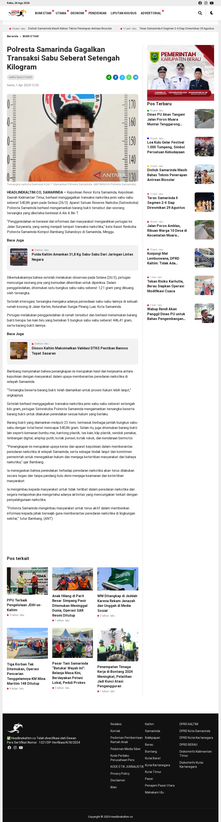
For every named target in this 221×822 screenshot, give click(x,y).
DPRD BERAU (188, 744)
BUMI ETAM (43, 13)
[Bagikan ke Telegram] (135, 77)
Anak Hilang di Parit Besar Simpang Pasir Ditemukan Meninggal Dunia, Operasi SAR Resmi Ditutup (69, 605)
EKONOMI (77, 13)
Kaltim (149, 724)
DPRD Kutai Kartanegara (196, 737)
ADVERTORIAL (151, 13)
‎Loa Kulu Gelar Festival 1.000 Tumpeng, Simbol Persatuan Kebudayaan (166, 147)
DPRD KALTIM (189, 724)
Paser (149, 778)
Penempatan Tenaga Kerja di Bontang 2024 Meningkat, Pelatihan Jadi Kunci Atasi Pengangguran (115, 676)
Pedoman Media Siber (125, 749)
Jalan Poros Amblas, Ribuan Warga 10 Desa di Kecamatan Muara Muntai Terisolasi (167, 231)
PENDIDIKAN (97, 13)
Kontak (115, 731)
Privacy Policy (119, 773)
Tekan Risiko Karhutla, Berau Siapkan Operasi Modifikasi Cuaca (165, 286)
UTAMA (61, 13)
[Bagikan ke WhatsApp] (129, 77)
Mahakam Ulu (154, 792)
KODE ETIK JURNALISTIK (127, 766)
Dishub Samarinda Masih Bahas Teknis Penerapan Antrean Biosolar (51, 28)
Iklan (113, 787)
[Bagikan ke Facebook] (115, 77)
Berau (149, 744)
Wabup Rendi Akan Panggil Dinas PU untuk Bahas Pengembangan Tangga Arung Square (166, 314)
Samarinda (152, 731)
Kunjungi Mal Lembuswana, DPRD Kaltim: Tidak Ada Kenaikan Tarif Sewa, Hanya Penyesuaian (164, 258)
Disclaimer (117, 780)
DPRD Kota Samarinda (195, 731)
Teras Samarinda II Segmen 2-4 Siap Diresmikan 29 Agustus (157, 28)
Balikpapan (152, 737)
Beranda (12, 36)
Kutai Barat (153, 758)
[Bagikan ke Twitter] (122, 77)
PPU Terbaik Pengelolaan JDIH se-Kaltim (24, 605)
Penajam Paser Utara (160, 785)
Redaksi (116, 724)
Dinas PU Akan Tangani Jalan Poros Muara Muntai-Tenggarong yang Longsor (166, 119)
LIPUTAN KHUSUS (123, 13)
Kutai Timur (153, 772)
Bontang (151, 751)
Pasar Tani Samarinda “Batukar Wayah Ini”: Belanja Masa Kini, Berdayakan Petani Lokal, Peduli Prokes (70, 673)
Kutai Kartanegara (157, 765)
